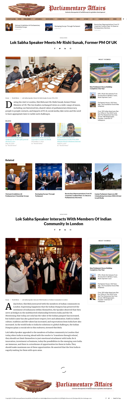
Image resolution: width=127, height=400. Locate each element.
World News (63, 37)
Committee (60, 19)
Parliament (27, 19)
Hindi (115, 19)
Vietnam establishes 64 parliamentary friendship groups (27, 26)
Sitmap (86, 19)
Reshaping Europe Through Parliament (67, 26)
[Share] (54, 48)
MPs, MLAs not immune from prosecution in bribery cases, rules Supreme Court (107, 95)
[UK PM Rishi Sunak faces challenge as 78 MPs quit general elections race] (17, 130)
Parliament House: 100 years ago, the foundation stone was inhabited (108, 104)
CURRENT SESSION (104, 19)
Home (19, 19)
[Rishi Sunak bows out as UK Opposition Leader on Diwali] (43, 130)
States (70, 19)
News (78, 19)
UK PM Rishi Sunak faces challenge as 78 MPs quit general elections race (16, 139)
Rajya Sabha (49, 19)
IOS (93, 19)
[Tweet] (60, 48)
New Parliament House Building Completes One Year (101, 87)
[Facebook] (120, 19)
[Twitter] (123, 19)
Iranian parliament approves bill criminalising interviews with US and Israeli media (108, 196)
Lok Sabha (38, 19)
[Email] (70, 48)
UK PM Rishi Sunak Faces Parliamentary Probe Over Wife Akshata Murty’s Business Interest (68, 139)
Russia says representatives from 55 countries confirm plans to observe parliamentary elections (106, 26)
